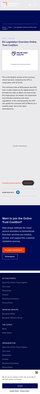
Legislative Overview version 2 (11, 183)
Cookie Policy (14, 391)
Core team (6, 286)
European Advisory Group (12, 317)
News (10, 27)
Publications (7, 332)
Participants (6, 290)
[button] (37, 372)
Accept (20, 386)
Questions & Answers (10, 298)
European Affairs (8, 313)
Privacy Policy (24, 391)
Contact (5, 294)
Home (4, 27)
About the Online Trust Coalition (14, 282)
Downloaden (28, 183)
